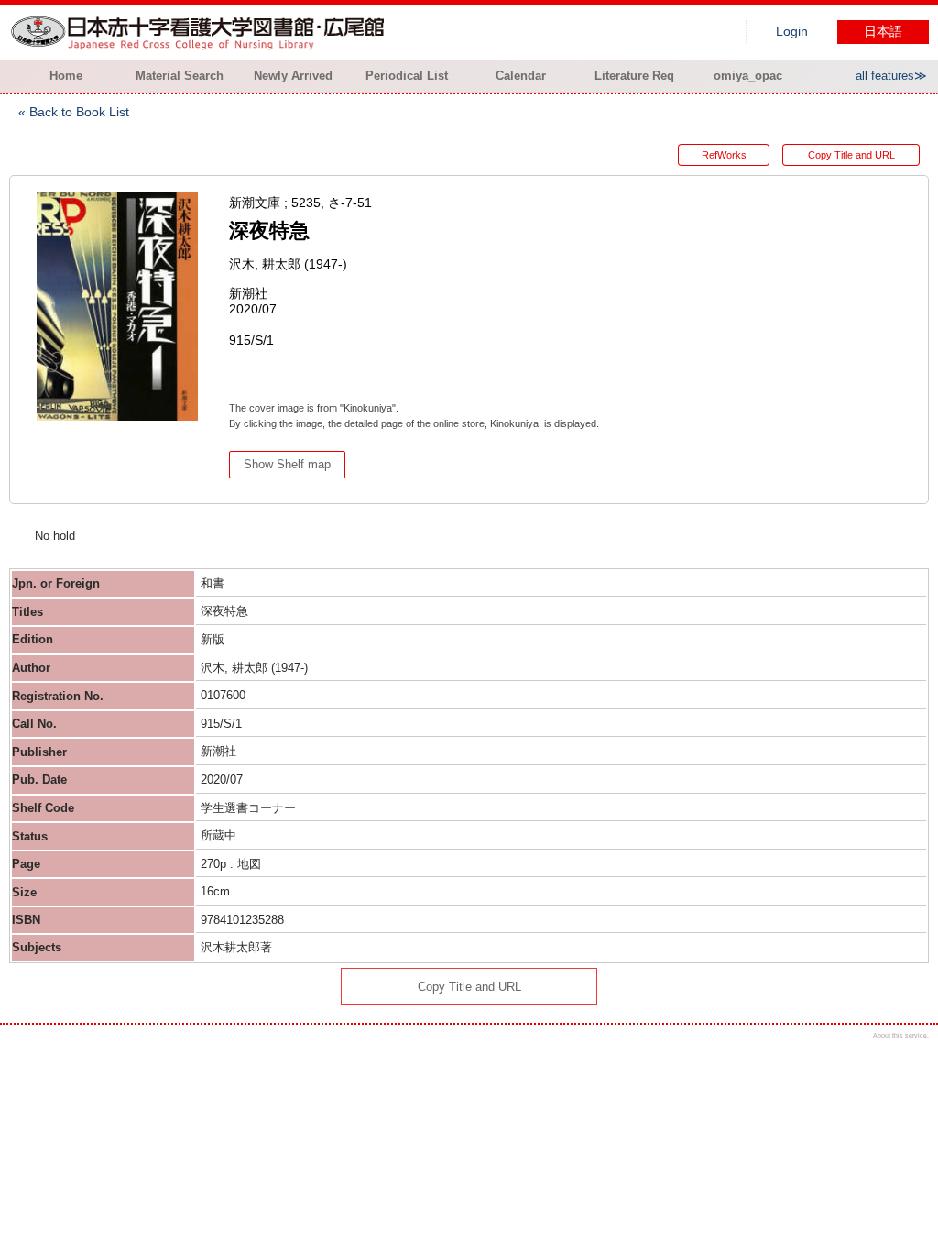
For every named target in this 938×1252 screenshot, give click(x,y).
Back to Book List (79, 111)
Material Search (180, 75)
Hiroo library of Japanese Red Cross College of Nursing (201, 32)
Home (65, 75)
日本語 (883, 31)
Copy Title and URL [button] (851, 154)
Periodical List (406, 75)
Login (792, 31)
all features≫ (891, 75)
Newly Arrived (293, 75)
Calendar (521, 75)
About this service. (901, 1035)
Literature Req (634, 75)
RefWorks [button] (724, 154)
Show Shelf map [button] (287, 464)
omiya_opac (748, 75)
